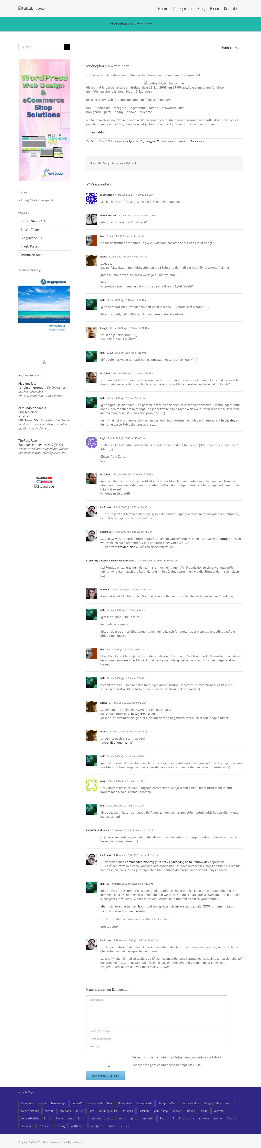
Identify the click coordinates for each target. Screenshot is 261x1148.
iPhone (177, 1111)
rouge (103, 780)
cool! (229, 1103)
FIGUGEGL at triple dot (97, 830)
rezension (148, 1118)
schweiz (204, 1118)
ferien (79, 1111)
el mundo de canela (32, 408)
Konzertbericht (30, 1118)
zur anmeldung (96, 132)
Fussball (144, 1111)
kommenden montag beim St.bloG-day (167, 862)
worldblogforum (224, 539)
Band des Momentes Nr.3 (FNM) (40, 445)
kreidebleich (126, 547)
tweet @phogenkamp (117, 742)
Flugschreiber (27, 412)
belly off (77, 1103)
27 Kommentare (197, 141)
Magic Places (30, 246)
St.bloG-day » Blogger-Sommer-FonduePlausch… (111, 560)
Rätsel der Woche (183, 1118)
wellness (44, 1126)
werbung (59, 1126)
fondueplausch (169, 141)
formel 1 (128, 1111)
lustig (81, 1118)
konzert (218, 1111)
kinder (204, 1111)
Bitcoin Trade (30, 229)
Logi (102, 438)
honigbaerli (106, 373)
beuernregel (94, 1103)
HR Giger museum (142, 714)
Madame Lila (27, 383)
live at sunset (64, 1118)
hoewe (103, 256)
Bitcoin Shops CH (33, 221)
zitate (112, 1126)
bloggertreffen (153, 141)
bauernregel (58, 1103)
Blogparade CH (31, 238)
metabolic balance (102, 1118)
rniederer (105, 589)
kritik (47, 1118)
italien (191, 1111)
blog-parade (144, 1103)
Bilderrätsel (124, 1103)
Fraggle (104, 327)
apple (42, 1103)
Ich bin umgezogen (31, 387)
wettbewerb (78, 1126)
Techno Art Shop (32, 255)
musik (122, 1118)
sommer (182, 141)
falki (93, 141)
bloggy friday (212, 1103)
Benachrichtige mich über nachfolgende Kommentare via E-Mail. (177, 1057)
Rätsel (163, 1118)
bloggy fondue (190, 1103)
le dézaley (228, 420)
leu (102, 235)
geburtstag (161, 1111)
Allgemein (132, 141)
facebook (65, 1111)
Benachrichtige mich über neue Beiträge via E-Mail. (167, 1065)
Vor (237, 47)
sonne (218, 1118)
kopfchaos (105, 507)
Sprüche (232, 1118)
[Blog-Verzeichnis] (44, 482)
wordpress (97, 1126)
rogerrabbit (106, 194)
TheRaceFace (27, 440)
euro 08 (49, 1111)
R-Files (23, 416)
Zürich (125, 1126)
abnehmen (27, 1103)
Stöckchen (27, 1126)
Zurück (226, 47)
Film (91, 1111)
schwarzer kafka (108, 215)
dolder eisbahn (30, 1111)
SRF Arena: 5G (28, 420)
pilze (134, 1118)
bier (109, 1103)
